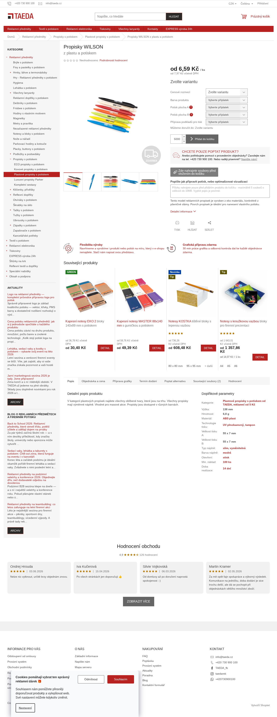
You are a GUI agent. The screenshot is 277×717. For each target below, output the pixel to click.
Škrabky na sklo (22, 205)
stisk (226, 457)
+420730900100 (225, 679)
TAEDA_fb (222, 667)
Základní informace (86, 656)
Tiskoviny (14, 250)
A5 (228, 365)
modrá (227, 452)
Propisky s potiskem (25, 159)
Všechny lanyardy (23, 92)
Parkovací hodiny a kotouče (29, 143)
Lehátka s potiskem (25, 87)
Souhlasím (120, 679)
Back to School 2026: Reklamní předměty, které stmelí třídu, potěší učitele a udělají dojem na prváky (28, 426)
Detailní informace (181, 211)
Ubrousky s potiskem (25, 220)
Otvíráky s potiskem (25, 199)
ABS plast (229, 418)
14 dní (227, 468)
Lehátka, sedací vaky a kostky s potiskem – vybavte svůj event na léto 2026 (30, 351)
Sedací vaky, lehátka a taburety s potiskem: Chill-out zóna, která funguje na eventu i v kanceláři (30, 453)
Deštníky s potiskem (25, 103)
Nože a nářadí (21, 138)
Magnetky (19, 118)
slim (225, 448)
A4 (221, 365)
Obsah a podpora (19, 276)
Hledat (174, 16)
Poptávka (148, 660)
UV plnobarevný (233, 424)
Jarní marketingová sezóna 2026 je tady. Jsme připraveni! (28, 377)
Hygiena (18, 82)
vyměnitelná (238, 448)
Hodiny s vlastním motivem (29, 113)
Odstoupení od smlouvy (21, 656)
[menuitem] (19, 29)
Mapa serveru (83, 667)
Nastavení (25, 707)
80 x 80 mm (175, 365)
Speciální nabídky (20, 271)
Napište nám (82, 661)
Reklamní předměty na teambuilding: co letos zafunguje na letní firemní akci (31, 506)
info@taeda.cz (224, 656)
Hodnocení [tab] (235, 381)
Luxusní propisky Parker (28, 179)
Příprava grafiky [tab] (122, 381)
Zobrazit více (138, 601)
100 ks (227, 461)
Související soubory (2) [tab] (207, 381)
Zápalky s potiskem (24, 225)
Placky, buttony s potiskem (29, 148)
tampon (250, 424)
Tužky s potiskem (23, 215)
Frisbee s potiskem (24, 108)
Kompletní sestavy (25, 184)
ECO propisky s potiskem (29, 164)
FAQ (145, 656)
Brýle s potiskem (23, 62)
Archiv (15, 402)
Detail (105, 348)
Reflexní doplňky (23, 194)
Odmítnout (90, 679)
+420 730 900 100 (227, 662)
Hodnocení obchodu (138, 546)
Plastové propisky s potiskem (31, 174)
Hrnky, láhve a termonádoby (30, 72)
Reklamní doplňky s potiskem (30, 97)
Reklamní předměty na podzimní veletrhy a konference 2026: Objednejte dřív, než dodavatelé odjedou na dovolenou (31, 478)
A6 (235, 365)
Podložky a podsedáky (26, 154)
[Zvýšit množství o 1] (184, 137)
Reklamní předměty (21, 57)
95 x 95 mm (194, 365)
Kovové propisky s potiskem (31, 169)
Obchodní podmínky (19, 667)
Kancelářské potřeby (25, 235)
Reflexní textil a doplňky (23, 266)
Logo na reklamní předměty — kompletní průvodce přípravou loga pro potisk (30, 297)
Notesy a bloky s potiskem (29, 133)
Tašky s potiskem (23, 210)
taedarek (221, 673)
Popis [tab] (70, 381)
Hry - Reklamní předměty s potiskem (35, 77)
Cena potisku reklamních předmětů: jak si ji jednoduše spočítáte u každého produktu (31, 324)
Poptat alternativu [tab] (175, 381)
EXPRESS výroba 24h (22, 256)
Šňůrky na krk (17, 261)
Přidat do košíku (204, 139)
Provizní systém (16, 661)
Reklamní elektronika (22, 245)
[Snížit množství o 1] (184, 141)
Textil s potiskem (19, 240)
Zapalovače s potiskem (27, 230)
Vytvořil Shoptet (260, 705)
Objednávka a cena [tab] (93, 381)
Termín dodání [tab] (148, 381)
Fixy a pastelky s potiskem (29, 67)
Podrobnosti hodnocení (114, 60)
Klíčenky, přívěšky (24, 189)
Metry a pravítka (23, 123)
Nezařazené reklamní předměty (32, 128)
